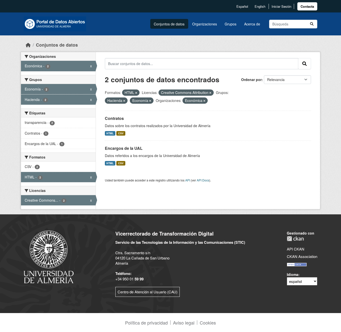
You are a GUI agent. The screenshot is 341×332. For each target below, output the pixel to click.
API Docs (203, 180)
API (187, 180)
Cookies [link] (208, 322)
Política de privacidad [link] (146, 322)
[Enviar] (312, 24)
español (242, 6)
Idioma (292, 274)
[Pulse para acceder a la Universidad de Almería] (49, 256)
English (260, 6)
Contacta (307, 6)
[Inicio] (28, 45)
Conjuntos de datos (169, 23)
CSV (121, 133)
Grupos (230, 23)
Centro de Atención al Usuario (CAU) (147, 291)
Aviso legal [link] (183, 322)
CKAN (295, 238)
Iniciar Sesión (281, 6)
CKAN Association (302, 256)
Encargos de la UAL (124, 148)
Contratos (114, 118)
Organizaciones (204, 23)
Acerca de (252, 23)
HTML (110, 133)
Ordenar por (251, 79)
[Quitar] (136, 93)
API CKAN (295, 248)
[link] (307, 6)
